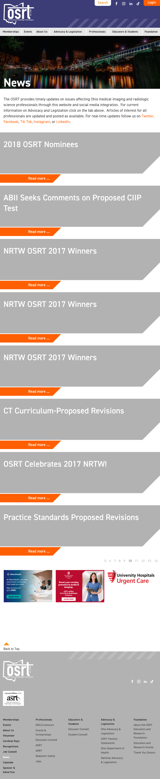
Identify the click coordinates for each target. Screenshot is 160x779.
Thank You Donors (144, 752)
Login (152, 2)
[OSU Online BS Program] (80, 586)
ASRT (39, 745)
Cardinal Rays (11, 741)
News (6, 757)
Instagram (42, 122)
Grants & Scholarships (43, 732)
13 (149, 561)
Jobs (38, 761)
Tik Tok (26, 122)
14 (156, 561)
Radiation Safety (45, 756)
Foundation (151, 31)
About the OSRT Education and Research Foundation (143, 731)
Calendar (8, 762)
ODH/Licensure (45, 725)
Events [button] (28, 31)
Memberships (11, 31)
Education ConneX (46, 740)
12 (143, 561)
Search (103, 3)
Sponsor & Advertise (9, 770)
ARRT (39, 750)
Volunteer (9, 735)
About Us (41, 31)
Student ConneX (77, 734)
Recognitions (10, 746)
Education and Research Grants (143, 745)
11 (136, 561)
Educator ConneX (78, 729)
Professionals (97, 31)
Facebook (11, 122)
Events (7, 725)
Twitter (147, 116)
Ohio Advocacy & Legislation (111, 731)
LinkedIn (63, 122)
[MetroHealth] (28, 586)
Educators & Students (125, 31)
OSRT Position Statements (109, 741)
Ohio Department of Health (112, 750)
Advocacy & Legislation (68, 31)
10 (130, 561)
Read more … (39, 178)
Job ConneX (10, 751)
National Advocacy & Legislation (112, 760)
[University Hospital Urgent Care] (131, 577)
